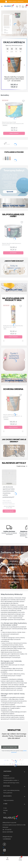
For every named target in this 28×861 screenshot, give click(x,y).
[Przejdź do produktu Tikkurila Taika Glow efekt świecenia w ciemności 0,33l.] (13, 231)
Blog (4, 813)
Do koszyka (13, 253)
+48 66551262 (6, 839)
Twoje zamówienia (8, 800)
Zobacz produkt (14, 133)
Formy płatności (7, 793)
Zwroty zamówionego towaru (11, 782)
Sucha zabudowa (9, 506)
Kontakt (5, 810)
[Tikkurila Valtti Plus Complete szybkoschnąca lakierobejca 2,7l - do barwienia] (14, 64)
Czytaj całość (9, 511)
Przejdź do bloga (21, 466)
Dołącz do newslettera (10, 747)
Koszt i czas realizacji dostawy (11, 790)
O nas (5, 808)
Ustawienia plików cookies (10, 780)
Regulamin (6, 775)
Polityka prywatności (8, 778)
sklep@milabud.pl (7, 836)
